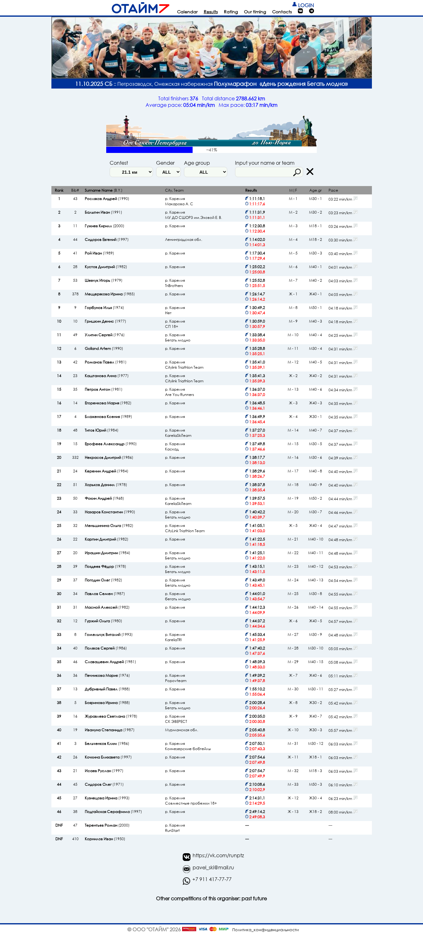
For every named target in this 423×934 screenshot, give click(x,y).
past (247, 898)
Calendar (187, 12)
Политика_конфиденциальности (265, 929)
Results (211, 12)
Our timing (255, 12)
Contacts (282, 12)
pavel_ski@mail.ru (213, 867)
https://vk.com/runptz (218, 855)
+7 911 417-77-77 (212, 879)
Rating (231, 12)
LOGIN (305, 5)
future (260, 898)
